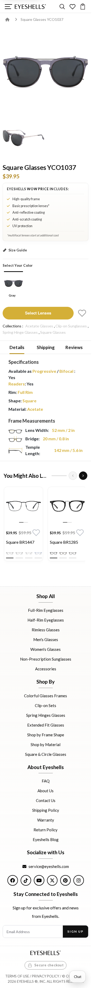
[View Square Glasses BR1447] (23, 506)
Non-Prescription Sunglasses (45, 659)
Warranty (45, 820)
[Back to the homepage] (11, 19)
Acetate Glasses (39, 326)
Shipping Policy (45, 810)
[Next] (83, 475)
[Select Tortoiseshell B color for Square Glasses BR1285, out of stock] (72, 553)
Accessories (45, 668)
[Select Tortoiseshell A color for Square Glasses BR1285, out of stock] (63, 553)
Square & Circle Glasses (45, 754)
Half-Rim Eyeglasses (45, 620)
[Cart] (83, 6)
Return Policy (46, 830)
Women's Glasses (45, 649)
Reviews (74, 347)
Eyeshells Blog (46, 839)
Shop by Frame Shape (45, 734)
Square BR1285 (64, 542)
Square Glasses (53, 332)
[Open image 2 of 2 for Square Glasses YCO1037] (23, 138)
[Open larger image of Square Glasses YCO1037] (45, 71)
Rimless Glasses (46, 629)
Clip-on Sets (45, 705)
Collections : (13, 326)
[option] (23, 525)
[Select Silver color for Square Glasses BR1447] (28, 553)
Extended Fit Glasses (45, 725)
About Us (45, 791)
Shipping (46, 347)
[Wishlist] (72, 6)
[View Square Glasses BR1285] (67, 506)
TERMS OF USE (17, 976)
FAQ (46, 781)
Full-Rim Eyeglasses (45, 610)
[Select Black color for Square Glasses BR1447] (9, 553)
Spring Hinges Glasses (45, 715)
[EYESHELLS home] (30, 6)
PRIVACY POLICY (45, 976)
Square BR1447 (20, 542)
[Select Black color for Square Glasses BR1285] (53, 553)
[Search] (62, 6)
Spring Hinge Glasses (20, 332)
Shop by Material (45, 744)
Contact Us (45, 800)
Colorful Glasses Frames (45, 695)
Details (17, 347)
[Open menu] (8, 6)
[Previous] (73, 475)
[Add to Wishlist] (82, 313)
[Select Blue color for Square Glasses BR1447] (38, 553)
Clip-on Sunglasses (71, 326)
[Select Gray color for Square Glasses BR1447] (19, 553)
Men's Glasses (45, 639)
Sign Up (75, 931)
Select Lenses (38, 313)
